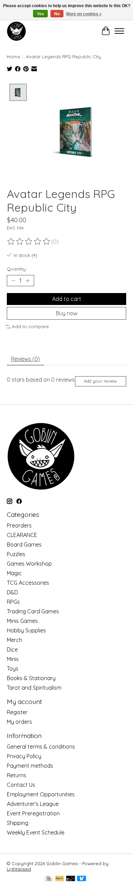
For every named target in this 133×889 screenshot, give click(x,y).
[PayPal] (59, 879)
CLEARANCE (22, 535)
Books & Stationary (31, 678)
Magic (14, 573)
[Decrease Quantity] (13, 280)
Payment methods (30, 765)
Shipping (17, 822)
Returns (16, 775)
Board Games (24, 544)
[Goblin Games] (16, 31)
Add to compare (30, 326)
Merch (14, 640)
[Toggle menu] (119, 31)
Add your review (100, 381)
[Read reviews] (29, 241)
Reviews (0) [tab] (25, 358)
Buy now (66, 313)
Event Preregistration (33, 813)
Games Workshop (29, 563)
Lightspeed (19, 869)
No (57, 14)
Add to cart (66, 298)
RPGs (13, 601)
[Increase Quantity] (27, 280)
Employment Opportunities (41, 794)
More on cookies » (84, 14)
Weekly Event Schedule (35, 832)
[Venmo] (81, 879)
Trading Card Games (33, 611)
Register (17, 712)
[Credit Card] (48, 879)
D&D (12, 592)
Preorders (19, 525)
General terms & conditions (41, 746)
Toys (12, 668)
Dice (12, 649)
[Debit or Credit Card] (70, 879)
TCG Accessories (28, 582)
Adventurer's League (33, 803)
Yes (40, 14)
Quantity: (17, 269)
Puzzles (16, 554)
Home (13, 56)
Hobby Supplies (26, 630)
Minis (13, 659)
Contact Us (21, 784)
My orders (19, 721)
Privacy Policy (24, 756)
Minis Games (22, 620)
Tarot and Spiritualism (34, 687)
